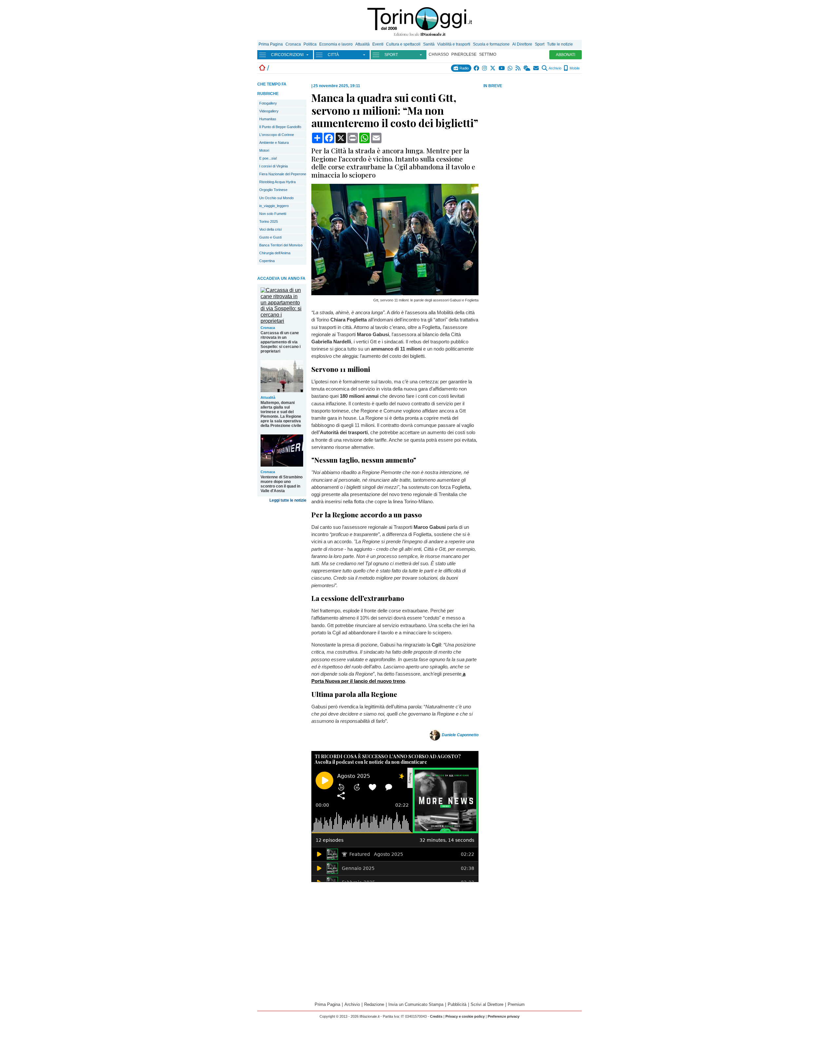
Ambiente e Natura (274, 142)
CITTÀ (333, 54)
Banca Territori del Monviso (280, 245)
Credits (436, 1016)
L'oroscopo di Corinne (276, 135)
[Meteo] (527, 68)
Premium (516, 1004)
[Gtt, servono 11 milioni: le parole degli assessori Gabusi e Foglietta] (394, 293)
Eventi (377, 44)
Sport (539, 44)
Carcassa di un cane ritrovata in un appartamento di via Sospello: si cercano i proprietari (281, 342)
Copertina (267, 261)
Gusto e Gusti (270, 237)
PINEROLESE (464, 54)
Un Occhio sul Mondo (276, 198)
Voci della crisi (270, 229)
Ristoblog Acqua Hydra (277, 182)
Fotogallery (268, 103)
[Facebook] (477, 68)
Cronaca (293, 44)
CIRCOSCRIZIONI (287, 54)
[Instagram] (485, 68)
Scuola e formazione (491, 44)
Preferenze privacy (503, 1016)
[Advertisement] (532, 141)
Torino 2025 (268, 221)
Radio (464, 68)
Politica (310, 44)
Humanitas (267, 119)
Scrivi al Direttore (487, 1004)
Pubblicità (457, 1004)
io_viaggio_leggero (274, 206)
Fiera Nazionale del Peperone (282, 174)
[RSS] (518, 68)
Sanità (429, 44)
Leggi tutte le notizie (287, 500)
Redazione (374, 1004)
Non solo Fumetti (272, 214)
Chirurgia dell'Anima (274, 253)
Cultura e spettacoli (403, 44)
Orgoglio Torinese (273, 190)
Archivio (554, 68)
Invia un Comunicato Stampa (415, 1004)
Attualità (362, 44)
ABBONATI (565, 54)
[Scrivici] (536, 68)
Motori (264, 150)
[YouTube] (501, 68)
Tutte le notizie (560, 44)
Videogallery (269, 111)
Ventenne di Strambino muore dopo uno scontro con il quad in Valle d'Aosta (281, 484)
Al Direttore (522, 44)
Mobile (574, 68)
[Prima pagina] (262, 68)
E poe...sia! (268, 158)
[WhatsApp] (510, 68)
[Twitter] (493, 68)
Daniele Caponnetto (460, 735)
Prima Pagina (271, 44)
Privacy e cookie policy (465, 1016)
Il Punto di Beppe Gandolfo (280, 127)
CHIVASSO (439, 54)
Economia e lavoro (336, 44)
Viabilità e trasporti (453, 44)
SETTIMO (487, 54)
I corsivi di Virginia (273, 166)
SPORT (391, 54)
